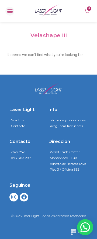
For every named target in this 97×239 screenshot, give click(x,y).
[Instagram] (13, 197)
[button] (9, 11)
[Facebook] (24, 197)
